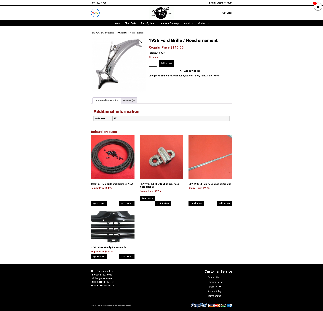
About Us (188, 23)
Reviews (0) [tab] (129, 100)
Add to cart (166, 63)
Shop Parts (130, 23)
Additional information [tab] (106, 100)
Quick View (98, 203)
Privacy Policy (214, 291)
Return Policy (214, 286)
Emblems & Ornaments (106, 33)
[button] (141, 42)
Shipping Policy (215, 282)
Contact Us (203, 23)
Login (212, 2)
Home (117, 23)
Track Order (226, 12)
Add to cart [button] (126, 203)
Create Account (224, 2)
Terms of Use (214, 296)
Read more (147, 198)
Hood (216, 75)
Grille (209, 75)
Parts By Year (148, 23)
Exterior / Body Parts (195, 75)
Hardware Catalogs (169, 23)
